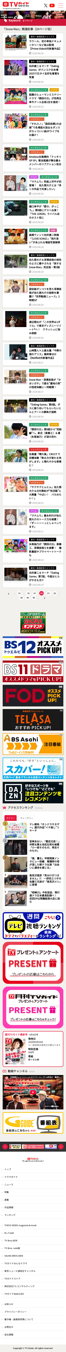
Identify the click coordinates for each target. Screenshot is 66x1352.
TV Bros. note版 (12, 1248)
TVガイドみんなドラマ (15, 1263)
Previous (5, 1146)
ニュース (8, 1184)
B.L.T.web (9, 1232)
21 (48, 593)
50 (34, 598)
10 (19, 593)
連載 (6, 1199)
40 (27, 598)
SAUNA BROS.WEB (13, 1255)
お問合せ (8, 1326)
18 (28, 593)
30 (21, 598)
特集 (6, 1192)
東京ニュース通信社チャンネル (19, 1270)
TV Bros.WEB (10, 1240)
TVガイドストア (12, 1278)
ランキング (9, 1214)
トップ (7, 1169)
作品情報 (8, 1207)
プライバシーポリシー (15, 1311)
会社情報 (8, 1334)
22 (54, 593)
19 (34, 593)
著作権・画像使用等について (18, 1319)
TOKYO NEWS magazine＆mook (20, 1225)
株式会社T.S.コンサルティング (19, 1286)
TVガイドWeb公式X (14, 1293)
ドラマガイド (11, 1176)
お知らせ (8, 1304)
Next (61, 1146)
